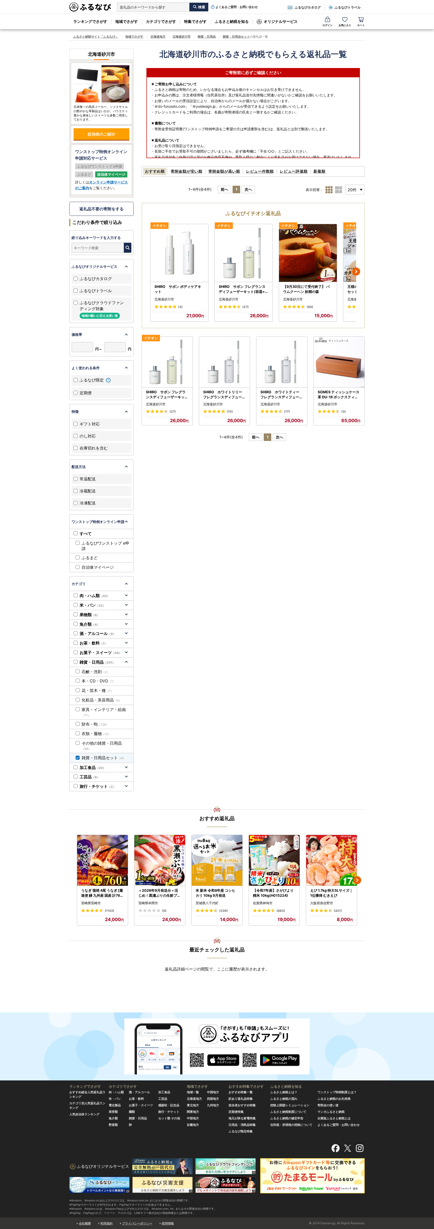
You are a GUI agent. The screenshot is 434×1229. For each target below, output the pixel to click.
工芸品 (90, 776)
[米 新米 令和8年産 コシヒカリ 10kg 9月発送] (217, 860)
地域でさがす (126, 21)
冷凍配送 (88, 502)
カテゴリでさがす (161, 21)
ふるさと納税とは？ (283, 1092)
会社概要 (85, 1223)
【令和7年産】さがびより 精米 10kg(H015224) (273, 892)
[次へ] (356, 272)
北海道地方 (158, 36)
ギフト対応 (90, 423)
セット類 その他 (169, 1118)
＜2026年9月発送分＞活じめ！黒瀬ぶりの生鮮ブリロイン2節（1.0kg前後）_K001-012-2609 (159, 893)
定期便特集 (236, 1112)
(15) (230, 411)
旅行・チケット (98, 786)
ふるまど (90, 557)
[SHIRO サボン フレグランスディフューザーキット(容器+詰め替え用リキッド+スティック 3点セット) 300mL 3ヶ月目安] (244, 253)
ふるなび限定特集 (241, 1131)
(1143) (109, 911)
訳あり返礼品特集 (241, 1099)
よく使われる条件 (86, 368)
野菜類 (113, 1125)
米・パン (93, 605)
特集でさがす (195, 21)
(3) (180, 307)
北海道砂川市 (182, 36)
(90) (310, 307)
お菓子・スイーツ (101, 652)
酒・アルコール (98, 633)
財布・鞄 (95, 724)
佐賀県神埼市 (263, 903)
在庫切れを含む (94, 447)
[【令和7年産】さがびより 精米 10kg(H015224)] (274, 860)
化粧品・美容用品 (102, 699)
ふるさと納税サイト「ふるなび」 (95, 36)
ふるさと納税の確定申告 (286, 1118)
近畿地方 (193, 1125)
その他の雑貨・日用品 (102, 746)
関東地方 (193, 1112)
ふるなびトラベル (348, 7)
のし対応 (88, 435)
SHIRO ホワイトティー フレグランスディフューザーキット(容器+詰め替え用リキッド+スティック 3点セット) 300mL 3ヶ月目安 (281, 394)
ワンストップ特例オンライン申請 (98, 522)
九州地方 (213, 1105)
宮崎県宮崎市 (91, 903)
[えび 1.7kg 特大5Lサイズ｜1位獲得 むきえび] (331, 860)
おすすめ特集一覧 (241, 1092)
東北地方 (193, 1105)
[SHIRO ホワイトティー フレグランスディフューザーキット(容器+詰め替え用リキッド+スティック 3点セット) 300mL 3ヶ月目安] (281, 362)
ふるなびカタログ (308, 7)
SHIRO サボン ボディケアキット (177, 289)
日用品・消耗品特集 (242, 1125)
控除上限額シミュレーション (289, 1105)
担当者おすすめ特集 (242, 1105)
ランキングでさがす (90, 21)
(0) (164, 911)
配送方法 (79, 467)
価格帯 (77, 334)
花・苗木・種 (98, 690)
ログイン (327, 25)
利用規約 (106, 1223)
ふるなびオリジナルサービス (94, 266)
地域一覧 (193, 1092)
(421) (338, 911)
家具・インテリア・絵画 (104, 712)
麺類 (132, 1112)
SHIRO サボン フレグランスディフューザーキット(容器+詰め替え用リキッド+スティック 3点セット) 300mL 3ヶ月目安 (243, 289)
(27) (245, 307)
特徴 (75, 411)
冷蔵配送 (88, 490)
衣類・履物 (96, 733)
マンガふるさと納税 (331, 1112)
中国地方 (213, 1092)
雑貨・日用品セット (236, 36)
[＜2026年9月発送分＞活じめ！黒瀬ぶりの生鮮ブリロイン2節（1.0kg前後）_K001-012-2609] (159, 860)
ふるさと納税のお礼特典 (334, 1099)
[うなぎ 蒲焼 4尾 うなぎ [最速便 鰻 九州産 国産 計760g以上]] (102, 860)
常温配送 (88, 478)
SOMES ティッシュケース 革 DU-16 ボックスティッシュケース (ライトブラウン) (338, 394)
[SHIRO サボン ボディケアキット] (179, 253)
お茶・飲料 (93, 642)
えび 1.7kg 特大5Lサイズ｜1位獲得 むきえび (331, 892)
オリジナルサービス (281, 21)
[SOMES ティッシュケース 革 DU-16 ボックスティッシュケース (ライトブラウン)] (339, 362)
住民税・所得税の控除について (291, 1125)
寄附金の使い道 (328, 1105)
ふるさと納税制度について (288, 1112)
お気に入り (345, 25)
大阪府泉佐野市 (321, 903)
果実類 (113, 1112)
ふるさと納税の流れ (283, 1099)
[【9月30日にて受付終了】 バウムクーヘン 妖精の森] (308, 253)
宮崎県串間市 (148, 903)
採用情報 (168, 1223)
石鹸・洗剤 (96, 671)
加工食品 (93, 767)
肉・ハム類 (95, 595)
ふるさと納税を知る (232, 21)
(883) (281, 911)
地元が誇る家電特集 (242, 1118)
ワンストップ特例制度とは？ (337, 1092)
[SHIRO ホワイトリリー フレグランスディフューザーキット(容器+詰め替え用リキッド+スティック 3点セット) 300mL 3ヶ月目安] (224, 362)
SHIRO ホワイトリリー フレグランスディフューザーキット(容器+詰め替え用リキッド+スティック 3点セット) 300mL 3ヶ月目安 (224, 394)
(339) (223, 911)
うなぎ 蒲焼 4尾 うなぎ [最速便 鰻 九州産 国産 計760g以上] (102, 893)
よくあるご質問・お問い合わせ (236, 7)
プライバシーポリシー (137, 1223)
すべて (86, 533)
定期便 (86, 392)
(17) (287, 411)
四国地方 (213, 1099)
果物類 (90, 614)
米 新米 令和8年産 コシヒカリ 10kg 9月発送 (215, 892)
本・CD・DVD (99, 680)
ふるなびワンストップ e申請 (105, 546)
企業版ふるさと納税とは (334, 1118)
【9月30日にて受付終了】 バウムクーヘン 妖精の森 (306, 289)
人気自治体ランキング (84, 1114)
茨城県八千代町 (207, 903)
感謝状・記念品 (168, 1105)
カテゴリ (79, 583)
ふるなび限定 (92, 379)
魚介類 (90, 624)
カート (361, 25)
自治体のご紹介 (101, 134)
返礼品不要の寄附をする (101, 208)
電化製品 (115, 1105)
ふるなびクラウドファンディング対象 (102, 308)
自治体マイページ (98, 567)
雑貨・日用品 (207, 36)
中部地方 (193, 1118)
